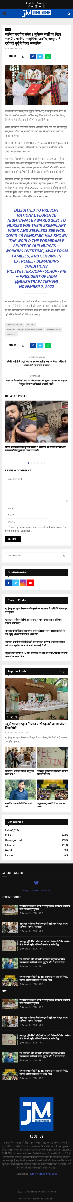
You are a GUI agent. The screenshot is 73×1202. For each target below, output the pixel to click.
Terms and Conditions (43, 1199)
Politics (9, 835)
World (8, 850)
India (8, 30)
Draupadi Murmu (14, 324)
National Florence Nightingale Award (24, 329)
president (11, 334)
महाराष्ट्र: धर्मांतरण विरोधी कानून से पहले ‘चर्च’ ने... (19, 772)
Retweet (35, 890)
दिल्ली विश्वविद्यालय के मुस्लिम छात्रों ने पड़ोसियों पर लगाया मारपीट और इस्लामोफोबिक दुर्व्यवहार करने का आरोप (35, 449)
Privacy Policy (23, 1199)
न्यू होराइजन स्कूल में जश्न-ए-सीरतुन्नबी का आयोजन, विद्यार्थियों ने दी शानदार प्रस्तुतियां (45, 907)
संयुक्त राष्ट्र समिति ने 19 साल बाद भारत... (51, 804)
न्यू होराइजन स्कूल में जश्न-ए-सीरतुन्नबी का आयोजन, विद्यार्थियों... (36, 726)
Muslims (31, 324)
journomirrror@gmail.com (43, 1173)
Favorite (46, 890)
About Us (30, 3)
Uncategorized (13, 840)
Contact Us (42, 3)
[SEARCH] (64, 555)
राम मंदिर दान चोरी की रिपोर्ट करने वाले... (18, 804)
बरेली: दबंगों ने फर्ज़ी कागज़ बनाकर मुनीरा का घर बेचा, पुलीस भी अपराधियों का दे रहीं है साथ (37, 363)
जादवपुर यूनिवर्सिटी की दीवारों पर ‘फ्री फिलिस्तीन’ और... (52, 772)
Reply (25, 890)
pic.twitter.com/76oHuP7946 (36, 271)
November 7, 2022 (36, 286)
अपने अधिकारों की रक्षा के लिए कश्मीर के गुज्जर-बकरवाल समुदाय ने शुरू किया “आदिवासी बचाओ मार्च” (37, 382)
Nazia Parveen (53, 329)
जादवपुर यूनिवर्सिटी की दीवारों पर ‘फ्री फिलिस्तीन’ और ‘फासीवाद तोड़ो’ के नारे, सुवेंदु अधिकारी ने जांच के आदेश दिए (45, 942)
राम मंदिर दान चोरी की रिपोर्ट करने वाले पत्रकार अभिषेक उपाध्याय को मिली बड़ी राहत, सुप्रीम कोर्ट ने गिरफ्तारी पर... (43, 960)
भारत (4, 991)
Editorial (10, 845)
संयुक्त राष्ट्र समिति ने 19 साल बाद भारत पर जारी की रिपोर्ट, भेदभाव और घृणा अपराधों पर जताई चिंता (44, 978)
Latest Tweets (12, 873)
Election (9, 855)
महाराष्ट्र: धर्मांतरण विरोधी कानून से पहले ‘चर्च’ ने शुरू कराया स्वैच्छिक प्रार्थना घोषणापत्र (44, 925)
